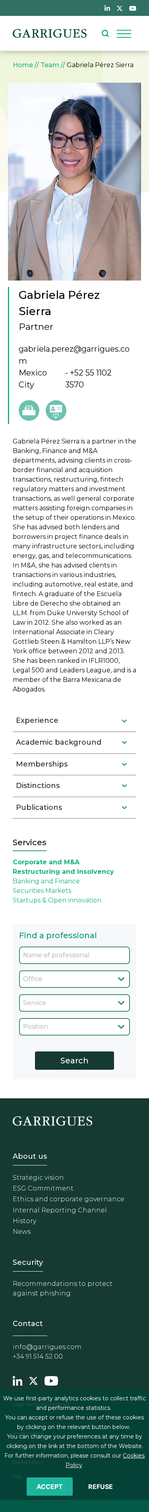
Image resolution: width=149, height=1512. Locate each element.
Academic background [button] (58, 742)
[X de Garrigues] (119, 8)
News (22, 1231)
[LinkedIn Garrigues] (17, 1380)
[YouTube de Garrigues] (132, 8)
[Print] (29, 410)
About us (30, 1156)
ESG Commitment (43, 1188)
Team (50, 65)
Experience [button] (37, 720)
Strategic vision (38, 1177)
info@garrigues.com (47, 1347)
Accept (50, 1487)
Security (28, 1262)
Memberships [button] (42, 764)
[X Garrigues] (33, 1380)
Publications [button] (39, 807)
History (24, 1221)
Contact (28, 1323)
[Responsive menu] (124, 33)
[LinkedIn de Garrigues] (107, 8)
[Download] (56, 410)
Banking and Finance (46, 881)
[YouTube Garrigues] (51, 1380)
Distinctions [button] (38, 785)
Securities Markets (42, 890)
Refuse (100, 1487)
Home (23, 65)
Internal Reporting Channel (60, 1210)
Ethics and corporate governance (68, 1199)
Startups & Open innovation (57, 900)
